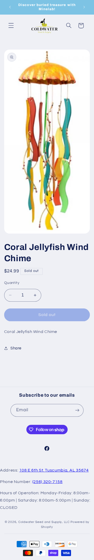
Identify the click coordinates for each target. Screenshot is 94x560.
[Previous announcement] (10, 7)
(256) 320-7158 (47, 482)
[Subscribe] (77, 410)
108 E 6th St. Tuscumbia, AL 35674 (54, 470)
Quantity (11, 283)
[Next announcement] (84, 7)
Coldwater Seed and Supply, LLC (44, 522)
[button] (11, 26)
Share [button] (15, 348)
